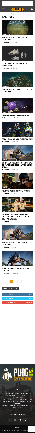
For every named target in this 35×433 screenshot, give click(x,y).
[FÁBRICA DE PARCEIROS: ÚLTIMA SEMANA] (17, 258)
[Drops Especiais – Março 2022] (17, 105)
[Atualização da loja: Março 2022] (17, 129)
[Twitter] (20, 420)
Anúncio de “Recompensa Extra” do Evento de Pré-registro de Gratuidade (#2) (17, 217)
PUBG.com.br (5, 42)
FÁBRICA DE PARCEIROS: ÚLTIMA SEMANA (15, 269)
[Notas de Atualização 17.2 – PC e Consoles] (17, 27)
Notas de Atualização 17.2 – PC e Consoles (17, 39)
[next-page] (23, 281)
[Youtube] (25, 420)
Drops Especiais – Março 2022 (15, 115)
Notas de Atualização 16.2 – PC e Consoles (17, 244)
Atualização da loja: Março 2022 (17, 139)
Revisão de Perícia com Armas (16, 191)
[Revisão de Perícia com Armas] (17, 181)
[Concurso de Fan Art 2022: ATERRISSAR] (17, 53)
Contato (17, 427)
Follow (29, 294)
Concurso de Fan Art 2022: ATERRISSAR (14, 64)
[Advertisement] (17, 3)
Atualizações (6, 34)
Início (3, 14)
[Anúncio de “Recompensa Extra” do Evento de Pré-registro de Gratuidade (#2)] (17, 204)
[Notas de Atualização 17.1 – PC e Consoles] (17, 79)
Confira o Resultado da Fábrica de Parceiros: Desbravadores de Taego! (17, 165)
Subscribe (29, 302)
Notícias (5, 60)
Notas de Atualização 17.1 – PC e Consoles (17, 90)
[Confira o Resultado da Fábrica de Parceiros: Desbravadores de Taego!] (17, 153)
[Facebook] (10, 420)
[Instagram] (15, 420)
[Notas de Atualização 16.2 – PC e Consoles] (17, 232)
